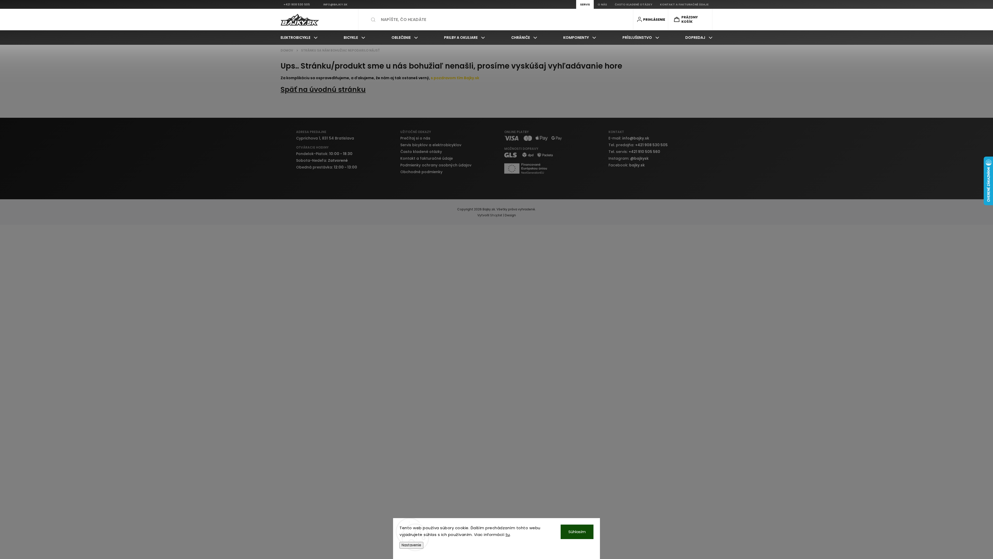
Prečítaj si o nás (415, 138)
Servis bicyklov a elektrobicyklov (430, 145)
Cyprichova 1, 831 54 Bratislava (325, 138)
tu (508, 534)
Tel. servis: (634, 151)
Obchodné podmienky (421, 171)
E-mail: (628, 138)
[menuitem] (299, 37)
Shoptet (496, 215)
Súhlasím (577, 531)
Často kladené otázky (421, 151)
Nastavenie (411, 545)
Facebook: (626, 165)
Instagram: (628, 158)
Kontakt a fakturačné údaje (426, 158)
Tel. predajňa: (638, 145)
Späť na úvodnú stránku (323, 89)
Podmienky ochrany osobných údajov (435, 165)
